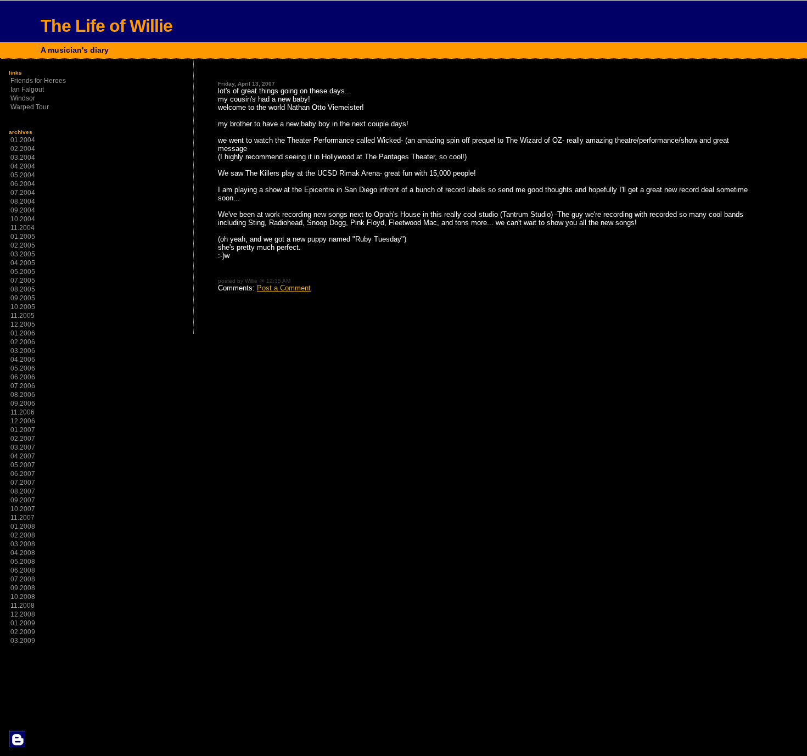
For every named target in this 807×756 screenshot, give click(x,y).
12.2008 (22, 614)
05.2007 (22, 465)
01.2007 (22, 430)
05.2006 (22, 368)
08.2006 (22, 395)
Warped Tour (29, 107)
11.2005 (22, 316)
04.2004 (22, 166)
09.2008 (22, 588)
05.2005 (22, 272)
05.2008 (22, 561)
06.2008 (22, 570)
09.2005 (22, 298)
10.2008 (22, 597)
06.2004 (22, 184)
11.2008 (22, 605)
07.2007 (22, 482)
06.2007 (22, 474)
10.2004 (22, 219)
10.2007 (22, 509)
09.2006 (22, 403)
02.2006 (22, 342)
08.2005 (22, 289)
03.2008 (22, 544)
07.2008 (22, 579)
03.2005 (22, 254)
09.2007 (22, 500)
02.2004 (22, 149)
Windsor (22, 98)
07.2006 (22, 386)
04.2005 (22, 263)
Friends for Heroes (38, 81)
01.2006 (22, 333)
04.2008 (22, 553)
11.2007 (22, 518)
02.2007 (22, 439)
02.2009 (22, 632)
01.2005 (22, 236)
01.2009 (22, 623)
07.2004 (22, 193)
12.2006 (22, 421)
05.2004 (22, 175)
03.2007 (22, 447)
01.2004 (22, 140)
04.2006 (22, 359)
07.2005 (22, 280)
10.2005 (22, 307)
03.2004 (22, 157)
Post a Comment (284, 288)
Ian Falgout (27, 89)
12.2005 (22, 324)
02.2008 (22, 535)
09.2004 (22, 210)
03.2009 (22, 641)
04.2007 (22, 456)
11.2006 (22, 412)
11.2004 (22, 228)
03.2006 (22, 351)
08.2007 (22, 491)
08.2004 (22, 201)
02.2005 (22, 245)
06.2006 (22, 377)
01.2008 (22, 526)
